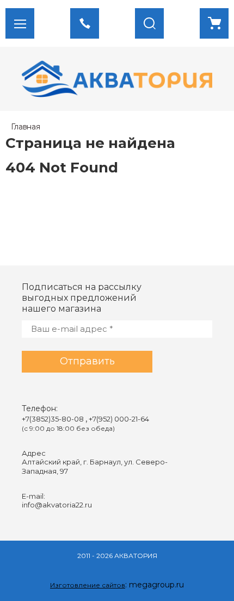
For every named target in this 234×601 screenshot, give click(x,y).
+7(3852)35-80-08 (53, 418)
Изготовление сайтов (87, 585)
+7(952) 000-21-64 (119, 418)
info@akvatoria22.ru (57, 504)
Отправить (87, 361)
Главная (25, 127)
